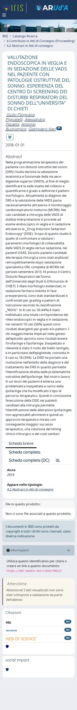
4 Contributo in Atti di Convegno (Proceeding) (41, 41)
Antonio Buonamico (20, 126)
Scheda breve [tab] (21, 443)
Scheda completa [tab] (24, 452)
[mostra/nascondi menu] (4, 15)
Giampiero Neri (42, 128)
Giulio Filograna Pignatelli (20, 117)
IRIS (5, 36)
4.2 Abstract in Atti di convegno (30, 45)
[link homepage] (14, 7)
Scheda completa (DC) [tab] (29, 460)
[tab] (58, 460)
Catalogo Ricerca (25, 36)
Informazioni (19, 550)
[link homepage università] (51, 7)
